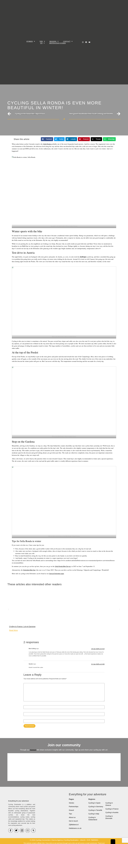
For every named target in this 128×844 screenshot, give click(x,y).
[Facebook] (86, 42)
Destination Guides (57, 43)
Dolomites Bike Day (29, 570)
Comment (27, 682)
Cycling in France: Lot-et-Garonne (22, 626)
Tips (41, 41)
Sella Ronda (47, 144)
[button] (47, 139)
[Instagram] (83, 42)
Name (26, 704)
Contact (66, 41)
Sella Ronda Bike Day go (63, 566)
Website (26, 718)
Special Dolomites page (56, 573)
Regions (53, 41)
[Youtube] (89, 42)
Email (26, 711)
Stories (29, 41)
